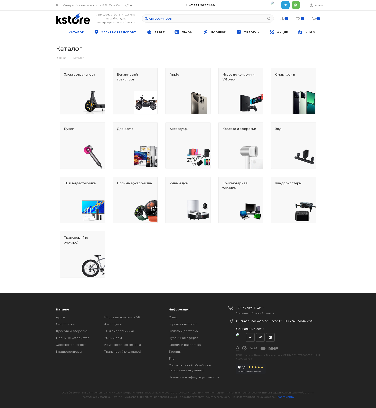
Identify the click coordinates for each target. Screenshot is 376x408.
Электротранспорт (71, 345)
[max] (275, 5)
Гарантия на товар (183, 324)
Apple (60, 317)
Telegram (285, 5)
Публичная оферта (183, 338)
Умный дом (113, 338)
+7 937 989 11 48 (202, 5)
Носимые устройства (72, 338)
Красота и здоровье (72, 331)
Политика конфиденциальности (194, 377)
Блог (172, 358)
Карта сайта (285, 396)
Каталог (63, 309)
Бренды (175, 351)
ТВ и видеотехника (119, 331)
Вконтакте (250, 337)
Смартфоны (65, 324)
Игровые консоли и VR (122, 317)
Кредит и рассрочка (185, 345)
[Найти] (269, 18)
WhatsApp (296, 5)
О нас (173, 317)
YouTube (270, 337)
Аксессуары (113, 324)
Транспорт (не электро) (122, 351)
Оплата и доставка (183, 331)
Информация (179, 309)
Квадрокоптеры (69, 351)
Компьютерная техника (122, 345)
